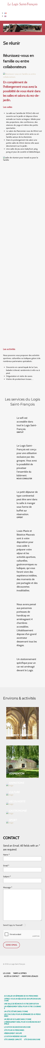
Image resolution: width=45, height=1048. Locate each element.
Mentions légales (30, 976)
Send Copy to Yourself (12, 925)
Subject (7, 876)
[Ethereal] (22, 4)
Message (7, 887)
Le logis (6, 973)
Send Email (11, 945)
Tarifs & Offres (20, 973)
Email (6, 865)
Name (6, 855)
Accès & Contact (11, 976)
